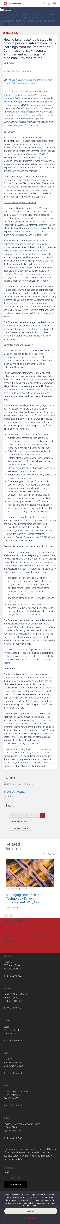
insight (7, 663)
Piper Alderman (15, 791)
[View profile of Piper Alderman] (30, 784)
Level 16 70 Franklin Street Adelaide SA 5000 (12, 965)
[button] (54, 3)
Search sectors (19, 821)
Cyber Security (19, 79)
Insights (11, 14)
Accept (30, 1211)
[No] (56, 1207)
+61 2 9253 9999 (14, 1137)
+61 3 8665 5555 (14, 1073)
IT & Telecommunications (23, 83)
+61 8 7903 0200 (14, 1040)
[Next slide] (11, 916)
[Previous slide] (6, 916)
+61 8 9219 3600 (14, 1105)
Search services (20, 828)
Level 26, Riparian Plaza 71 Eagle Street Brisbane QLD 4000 (15, 997)
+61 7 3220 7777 (14, 1008)
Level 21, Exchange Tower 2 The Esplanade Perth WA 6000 (16, 1095)
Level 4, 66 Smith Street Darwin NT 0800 (11, 1030)
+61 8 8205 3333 (14, 975)
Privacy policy (30, 1218)
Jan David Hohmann (21, 71)
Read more (11, 907)
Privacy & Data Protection (39, 79)
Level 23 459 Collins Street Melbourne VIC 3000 (14, 1062)
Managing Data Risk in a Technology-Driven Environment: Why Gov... (24, 898)
